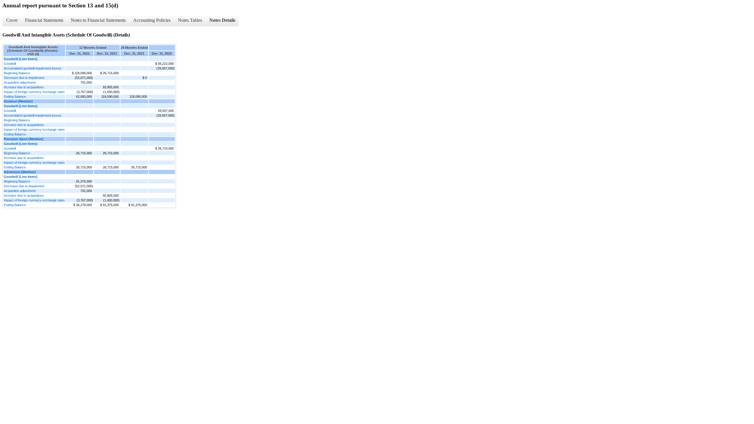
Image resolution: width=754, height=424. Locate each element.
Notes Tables (190, 20)
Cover (12, 20)
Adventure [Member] (20, 172)
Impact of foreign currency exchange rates (34, 92)
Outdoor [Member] (18, 101)
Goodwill (10, 63)
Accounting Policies (152, 20)
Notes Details (222, 20)
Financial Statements (44, 20)
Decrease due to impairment (24, 78)
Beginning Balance (17, 73)
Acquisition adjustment (20, 82)
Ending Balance (15, 96)
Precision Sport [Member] (23, 139)
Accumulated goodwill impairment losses (32, 68)
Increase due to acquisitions (24, 87)
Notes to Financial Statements (98, 20)
